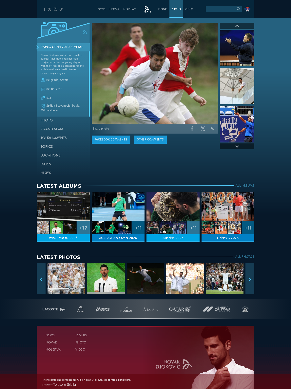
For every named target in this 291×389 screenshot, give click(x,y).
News (102, 9)
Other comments (150, 139)
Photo (176, 9)
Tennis (162, 9)
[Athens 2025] (173, 206)
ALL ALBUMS (245, 185)
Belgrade (52, 80)
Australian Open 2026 (118, 238)
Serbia (64, 80)
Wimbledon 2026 (63, 238)
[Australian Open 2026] (118, 206)
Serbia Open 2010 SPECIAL (62, 47)
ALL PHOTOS (244, 257)
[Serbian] (247, 9)
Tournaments (54, 138)
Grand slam (52, 129)
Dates (46, 164)
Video (189, 9)
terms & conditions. (119, 379)
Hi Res (46, 173)
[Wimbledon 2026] (63, 206)
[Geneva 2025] (228, 206)
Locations (51, 155)
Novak (114, 9)
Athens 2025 (173, 238)
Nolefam (129, 9)
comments (111, 139)
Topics (47, 147)
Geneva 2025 (228, 238)
